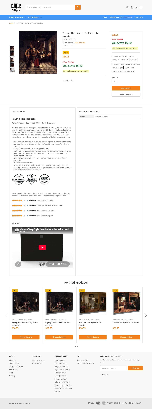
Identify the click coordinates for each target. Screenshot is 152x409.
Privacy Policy (14, 363)
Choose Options (25, 337)
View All (57, 391)
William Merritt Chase (62, 382)
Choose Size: (123, 57)
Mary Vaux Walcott (61, 366)
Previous (6, 315)
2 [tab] (77, 346)
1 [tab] (75, 346)
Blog (11, 373)
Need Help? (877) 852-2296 (121, 17)
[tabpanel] (25, 315)
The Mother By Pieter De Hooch (125, 322)
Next (145, 315)
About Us (12, 360)
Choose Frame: (126, 64)
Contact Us (13, 369)
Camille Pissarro (60, 363)
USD (105, 17)
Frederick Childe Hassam (63, 388)
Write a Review (80, 42)
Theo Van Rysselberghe (63, 385)
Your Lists (139, 17)
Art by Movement (16, 17)
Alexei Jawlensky (60, 376)
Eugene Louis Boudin (62, 369)
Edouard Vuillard (60, 379)
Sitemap (12, 376)
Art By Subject (33, 17)
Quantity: (115, 77)
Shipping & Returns (16, 366)
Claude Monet (60, 360)
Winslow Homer (60, 373)
